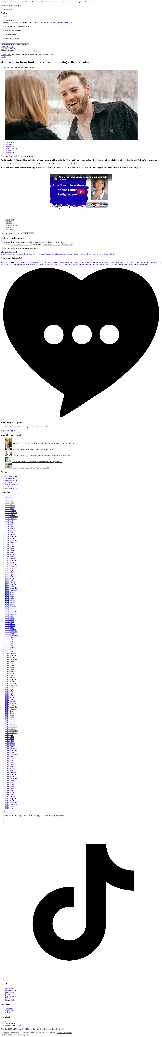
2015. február (10, 768)
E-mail (20, 156)
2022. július (9, 592)
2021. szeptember (11, 612)
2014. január (9, 794)
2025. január (9, 532)
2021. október (10, 610)
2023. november (11, 560)
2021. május (9, 620)
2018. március (10, 695)
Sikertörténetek (11, 478)
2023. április (9, 574)
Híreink (9, 482)
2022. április (9, 598)
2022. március (10, 600)
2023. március (10, 576)
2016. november (11, 727)
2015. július (9, 758)
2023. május (9, 572)
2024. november (11, 536)
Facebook (12, 156)
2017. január (9, 723)
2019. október (10, 657)
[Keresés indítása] (36, 51)
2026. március (10, 505)
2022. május (9, 596)
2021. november (11, 608)
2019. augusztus (11, 661)
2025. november (11, 513)
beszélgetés (9, 142)
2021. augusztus (11, 614)
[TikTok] (83, 979)
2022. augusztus (11, 590)
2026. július (9, 497)
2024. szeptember (11, 540)
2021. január (9, 628)
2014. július (9, 782)
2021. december (10, 606)
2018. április (9, 693)
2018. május (9, 691)
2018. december (10, 677)
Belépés (8, 1013)
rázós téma (9, 150)
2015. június (9, 760)
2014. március (10, 790)
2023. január (9, 580)
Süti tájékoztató (10, 1023)
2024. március (10, 552)
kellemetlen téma (11, 148)
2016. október (10, 729)
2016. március (10, 743)
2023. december (10, 558)
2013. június (9, 808)
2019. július (9, 663)
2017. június (9, 713)
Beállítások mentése (8, 44)
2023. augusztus (11, 566)
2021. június (9, 618)
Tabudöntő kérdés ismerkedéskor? (147, 262)
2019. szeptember (11, 659)
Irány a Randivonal (9, 49)
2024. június (9, 546)
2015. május (9, 762)
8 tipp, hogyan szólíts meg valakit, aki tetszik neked (19, 262)
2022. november (11, 584)
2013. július (9, 806)
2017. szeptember (11, 707)
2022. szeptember (11, 588)
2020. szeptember (11, 636)
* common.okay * (7, 9)
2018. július (9, 687)
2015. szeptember (11, 755)
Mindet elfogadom (22, 44)
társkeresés (9, 152)
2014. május (9, 786)
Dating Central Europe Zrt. (14, 1025)
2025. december (10, 511)
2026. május (9, 501)
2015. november (11, 751)
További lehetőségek (8, 1035)
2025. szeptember (11, 517)
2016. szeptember (11, 731)
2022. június (9, 594)
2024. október (10, 538)
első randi (9, 144)
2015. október (10, 753)
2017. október (10, 705)
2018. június (9, 689)
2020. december (10, 630)
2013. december (10, 796)
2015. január (9, 770)
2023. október (10, 562)
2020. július (9, 640)
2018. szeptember (11, 683)
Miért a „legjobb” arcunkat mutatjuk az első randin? (92, 262)
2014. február (10, 792)
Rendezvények (11, 484)
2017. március (10, 719)
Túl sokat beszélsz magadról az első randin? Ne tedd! (55, 262)
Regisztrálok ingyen (8, 430)
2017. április (9, 717)
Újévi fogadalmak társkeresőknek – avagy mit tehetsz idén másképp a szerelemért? (35, 254)
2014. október (10, 776)
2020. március (10, 647)
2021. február (10, 626)
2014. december (10, 772)
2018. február (10, 697)
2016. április (9, 741)
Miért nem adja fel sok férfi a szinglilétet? (92, 254)
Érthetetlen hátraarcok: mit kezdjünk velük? (57, 264)
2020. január (9, 651)
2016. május (9, 739)
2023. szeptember (11, 564)
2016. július (9, 735)
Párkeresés (11, 476)
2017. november (11, 703)
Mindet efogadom (22, 1035)
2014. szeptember (11, 778)
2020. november (11, 632)
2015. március (10, 766)
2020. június (9, 642)
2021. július (9, 616)
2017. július (9, 711)
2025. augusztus (11, 519)
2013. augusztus (11, 804)
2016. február (10, 745)
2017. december (10, 701)
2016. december (10, 725)
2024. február (10, 554)
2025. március (10, 529)
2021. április (9, 622)
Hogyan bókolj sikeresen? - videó (30, 264)
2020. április (9, 645)
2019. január (9, 675)
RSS (6, 1021)
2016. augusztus (11, 733)
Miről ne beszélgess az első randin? (123, 262)
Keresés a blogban (7, 51)
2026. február (10, 507)
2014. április (9, 788)
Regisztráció (9, 1011)
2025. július (9, 521)
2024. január (9, 556)
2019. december (10, 653)
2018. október (10, 681)
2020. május (9, 643)
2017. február (10, 721)
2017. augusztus (11, 709)
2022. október (10, 586)
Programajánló (12, 480)
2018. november (11, 679)
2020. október (10, 634)
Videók (8, 55)
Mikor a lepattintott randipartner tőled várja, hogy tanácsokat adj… (96, 264)
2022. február (10, 602)
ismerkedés (9, 146)
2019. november (11, 655)
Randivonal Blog (7, 812)
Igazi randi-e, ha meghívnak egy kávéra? (133, 264)
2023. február (10, 578)
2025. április (9, 527)
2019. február (10, 673)
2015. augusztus (11, 756)
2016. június (9, 737)
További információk (64, 22)
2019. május (9, 667)
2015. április (9, 764)
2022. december (10, 582)
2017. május (9, 715)
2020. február (10, 649)
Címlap (3, 55)
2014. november (11, 774)
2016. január (9, 747)
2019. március (10, 671)
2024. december (10, 534)
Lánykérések (11, 488)
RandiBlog (8, 67)
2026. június (9, 499)
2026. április (9, 503)
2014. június (9, 784)
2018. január (9, 699)
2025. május (9, 525)
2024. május (9, 548)
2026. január (9, 509)
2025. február (10, 530)
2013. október (10, 800)
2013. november (11, 798)
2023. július (9, 568)
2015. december (10, 749)
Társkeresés (9, 1009)
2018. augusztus (11, 685)
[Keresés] (2, 49)
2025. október (10, 515)
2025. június (9, 523)
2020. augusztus (11, 638)
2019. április (9, 669)
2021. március (10, 624)
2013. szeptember (11, 802)
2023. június (9, 570)
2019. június (9, 665)
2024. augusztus (11, 542)
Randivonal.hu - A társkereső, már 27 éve (51, 1029)
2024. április (9, 550)
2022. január (9, 604)
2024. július (9, 544)
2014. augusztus (11, 780)
